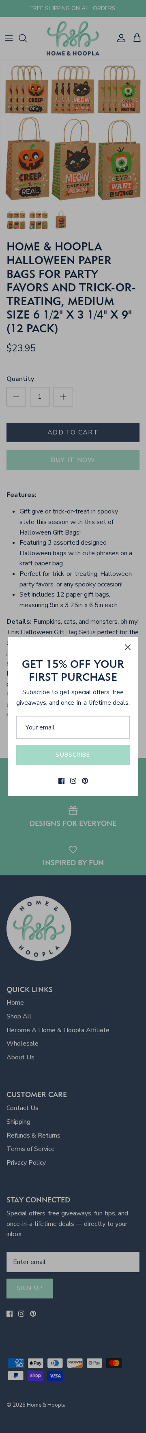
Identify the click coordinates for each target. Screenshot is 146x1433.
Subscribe (73, 755)
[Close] (128, 647)
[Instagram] (73, 781)
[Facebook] (61, 781)
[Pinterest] (85, 781)
